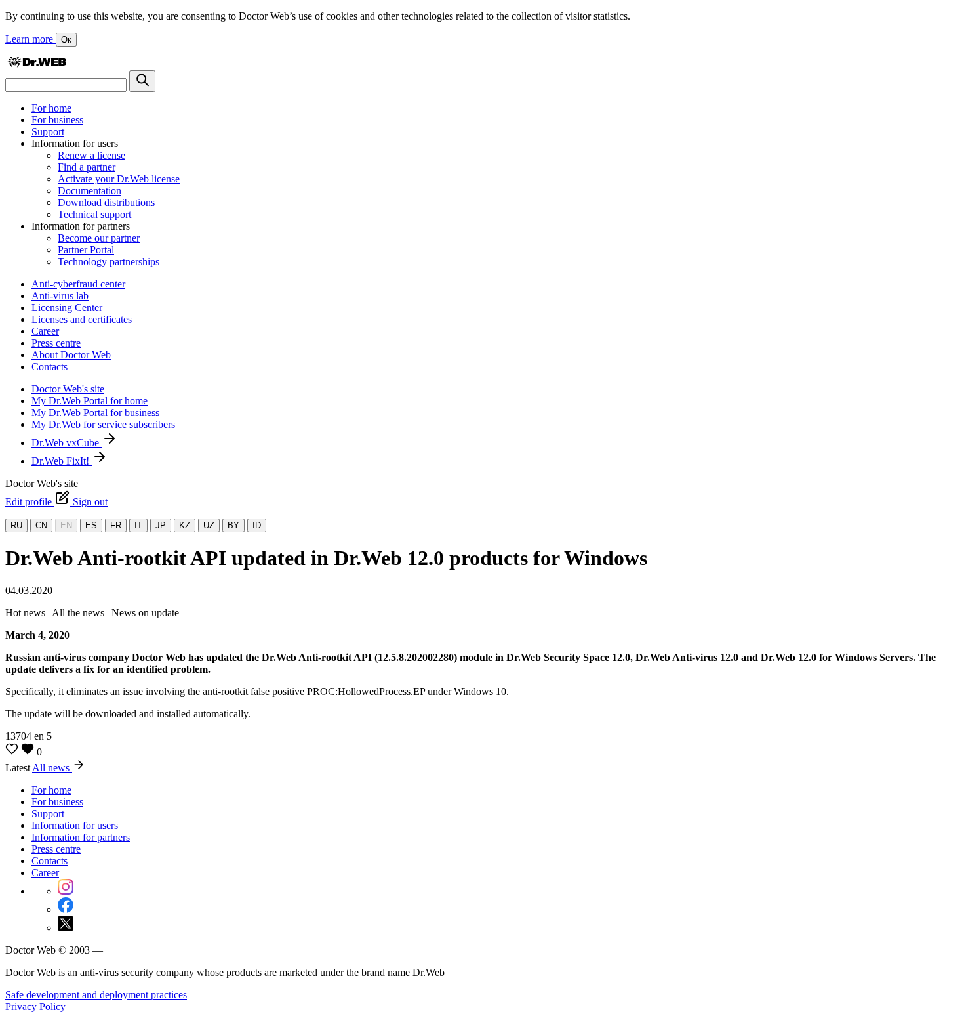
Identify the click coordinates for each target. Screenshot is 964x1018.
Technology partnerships (108, 261)
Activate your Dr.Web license (119, 178)
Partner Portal (86, 249)
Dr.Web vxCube (66, 442)
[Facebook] (65, 909)
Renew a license (91, 155)
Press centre (56, 343)
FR (115, 525)
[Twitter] (65, 927)
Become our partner (99, 238)
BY (233, 525)
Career (45, 331)
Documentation (89, 190)
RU (16, 525)
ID (256, 525)
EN (66, 525)
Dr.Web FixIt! (61, 461)
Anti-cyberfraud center (78, 283)
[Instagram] (65, 891)
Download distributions (106, 202)
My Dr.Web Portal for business (95, 412)
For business (57, 119)
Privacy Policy (35, 1006)
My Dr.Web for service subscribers (103, 424)
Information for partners (80, 837)
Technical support (94, 214)
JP (160, 525)
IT (138, 525)
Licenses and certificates (81, 319)
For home (51, 108)
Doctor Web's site (67, 388)
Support (47, 131)
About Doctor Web (71, 354)
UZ (208, 525)
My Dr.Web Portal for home (89, 400)
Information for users (74, 825)
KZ (184, 525)
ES (91, 525)
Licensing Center (66, 307)
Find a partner (86, 167)
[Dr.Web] (36, 64)
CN (41, 525)
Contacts (49, 366)
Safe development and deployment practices (96, 994)
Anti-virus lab (60, 295)
